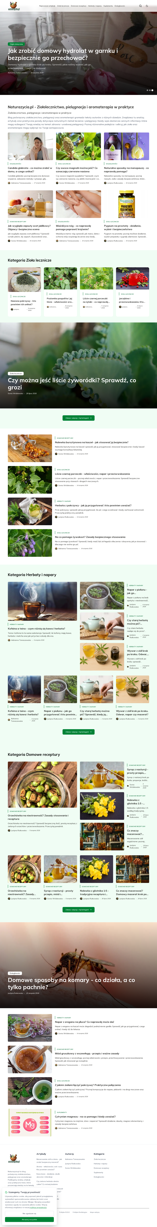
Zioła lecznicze (63, 6)
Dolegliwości (120, 6)
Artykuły (41, 1153)
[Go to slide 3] (152, 90)
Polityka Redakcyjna (80, 1212)
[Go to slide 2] (150, 90)
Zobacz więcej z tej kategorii (77, 418)
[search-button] (140, 6)
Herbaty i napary (95, 6)
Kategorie (99, 1153)
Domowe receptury (78, 6)
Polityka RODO (64, 1212)
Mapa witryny (94, 1212)
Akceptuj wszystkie (29, 1219)
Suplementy (108, 6)
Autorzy (69, 1153)
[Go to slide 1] (147, 90)
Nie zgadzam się (29, 1213)
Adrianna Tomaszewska (17, 73)
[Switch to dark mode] (147, 6)
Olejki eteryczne (16, 44)
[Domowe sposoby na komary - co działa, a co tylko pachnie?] (78, 965)
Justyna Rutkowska (15, 993)
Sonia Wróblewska (15, 393)
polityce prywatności (38, 1207)
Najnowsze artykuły (47, 6)
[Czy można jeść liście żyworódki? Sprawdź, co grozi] (78, 365)
